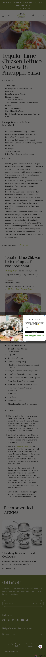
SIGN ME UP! (34, 332)
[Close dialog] (44, 316)
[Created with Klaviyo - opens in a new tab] (23, 341)
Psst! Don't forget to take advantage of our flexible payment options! (34, 336)
